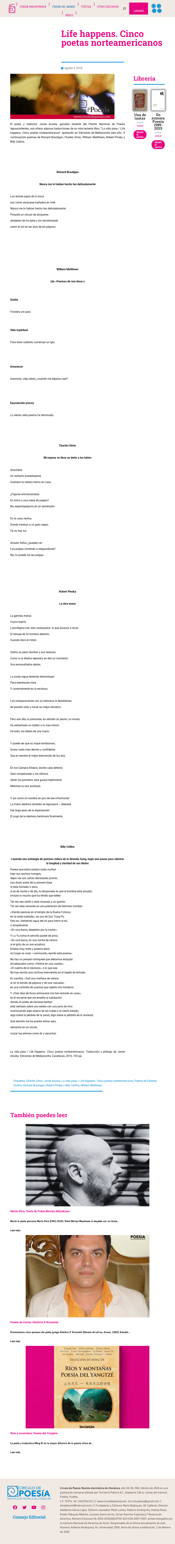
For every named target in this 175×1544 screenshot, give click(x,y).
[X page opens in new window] (159, 6)
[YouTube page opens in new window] (159, 11)
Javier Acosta (52, 1081)
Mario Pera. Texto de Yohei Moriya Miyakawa (40, 1211)
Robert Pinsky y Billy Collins (62, 1085)
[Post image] (87, 1165)
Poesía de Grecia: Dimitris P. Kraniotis (34, 1322)
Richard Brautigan (34, 1085)
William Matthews (91, 1085)
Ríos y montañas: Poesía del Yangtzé (34, 1433)
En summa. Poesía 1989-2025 (158, 121)
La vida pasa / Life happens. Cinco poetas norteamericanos (97, 1081)
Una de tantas (140, 116)
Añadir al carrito (140, 134)
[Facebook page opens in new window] (153, 6)
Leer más (15, 1230)
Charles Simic (34, 1081)
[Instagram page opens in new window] (154, 11)
